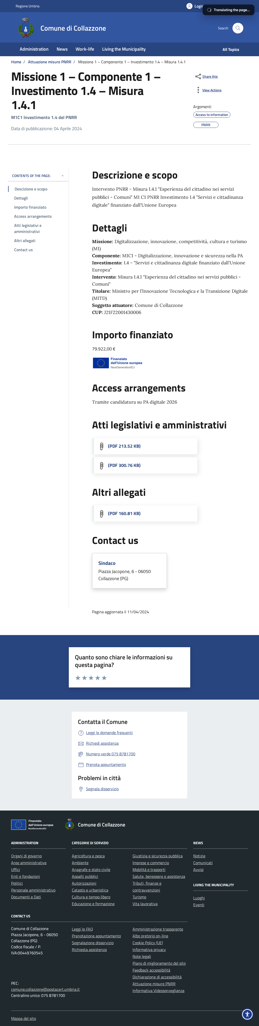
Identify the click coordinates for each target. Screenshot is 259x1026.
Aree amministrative (29, 863)
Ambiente (80, 863)
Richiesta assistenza (89, 949)
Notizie (199, 856)
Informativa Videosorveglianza (158, 991)
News (62, 49)
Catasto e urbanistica (90, 890)
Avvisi (198, 869)
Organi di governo (26, 856)
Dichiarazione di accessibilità (157, 977)
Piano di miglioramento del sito (159, 963)
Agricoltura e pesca (88, 856)
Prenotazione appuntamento (96, 936)
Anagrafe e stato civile (91, 869)
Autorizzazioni (84, 883)
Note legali (142, 956)
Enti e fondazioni (25, 876)
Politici (17, 883)
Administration (34, 49)
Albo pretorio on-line (150, 936)
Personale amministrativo (33, 890)
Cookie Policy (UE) (148, 943)
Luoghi (199, 898)
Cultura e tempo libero (91, 897)
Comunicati (203, 863)
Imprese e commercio (151, 863)
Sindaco (107, 563)
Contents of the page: (31, 175)
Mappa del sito (23, 1018)
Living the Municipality (124, 49)
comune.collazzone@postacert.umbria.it (45, 989)
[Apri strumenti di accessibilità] (247, 1014)
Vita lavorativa (145, 904)
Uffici (15, 869)
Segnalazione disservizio (93, 943)
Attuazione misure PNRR (154, 984)
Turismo (139, 897)
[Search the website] (237, 28)
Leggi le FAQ (82, 929)
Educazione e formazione (93, 904)
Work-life (85, 49)
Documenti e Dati (26, 897)
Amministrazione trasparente (158, 929)
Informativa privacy (149, 949)
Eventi (198, 905)
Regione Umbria (27, 6)
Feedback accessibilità (151, 970)
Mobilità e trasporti (149, 869)
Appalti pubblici (85, 876)
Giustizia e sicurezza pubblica (158, 856)
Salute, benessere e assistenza (159, 876)
